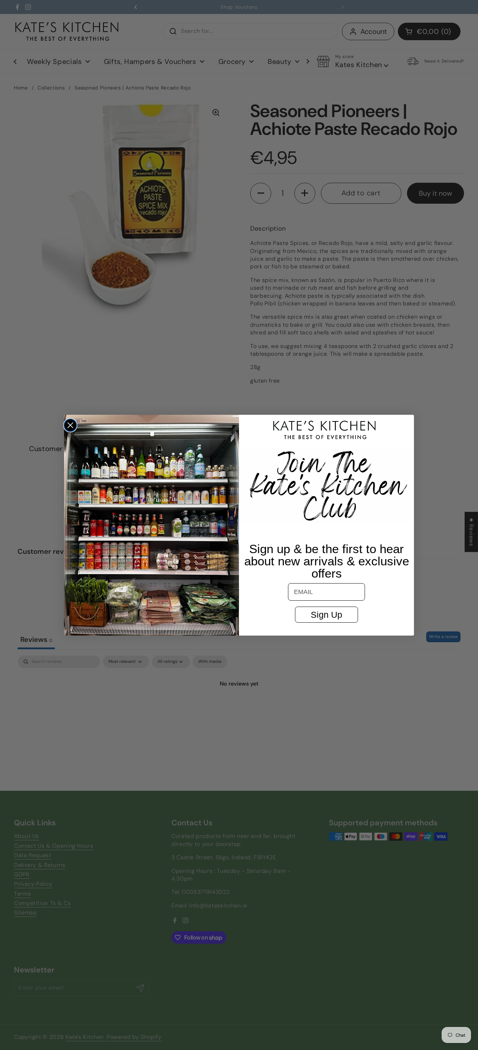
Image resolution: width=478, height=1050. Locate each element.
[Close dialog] (70, 425)
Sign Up (326, 615)
